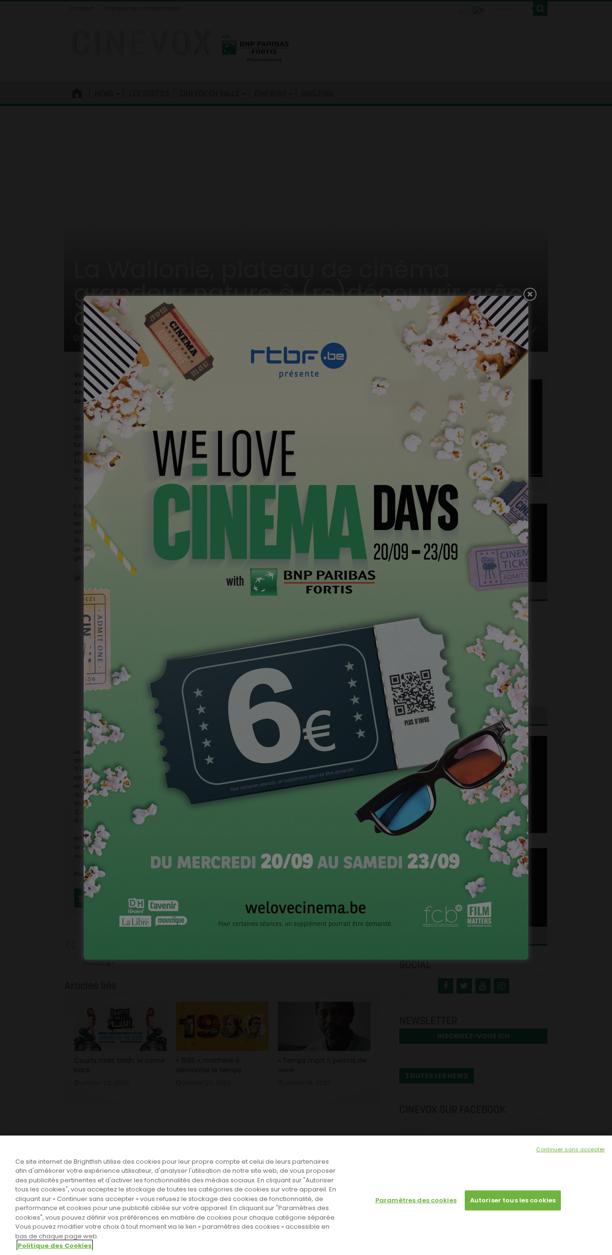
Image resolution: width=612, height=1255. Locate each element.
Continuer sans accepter (570, 1149)
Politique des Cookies (55, 1245)
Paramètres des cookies (416, 1200)
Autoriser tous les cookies (513, 1200)
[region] (306, 1195)
